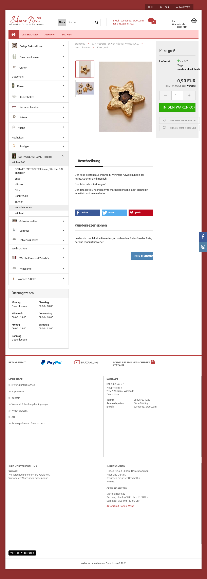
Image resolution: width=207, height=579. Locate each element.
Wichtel (19, 213)
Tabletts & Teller (28, 240)
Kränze (23, 117)
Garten (23, 67)
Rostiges (24, 146)
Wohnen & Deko (26, 279)
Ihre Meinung (143, 255)
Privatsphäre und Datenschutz (28, 423)
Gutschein (17, 76)
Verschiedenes (23, 207)
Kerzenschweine (28, 107)
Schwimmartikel (28, 220)
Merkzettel (184, 7)
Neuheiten (17, 137)
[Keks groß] (125, 97)
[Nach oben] (196, 573)
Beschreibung (89, 161)
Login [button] (166, 7)
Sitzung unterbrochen (23, 385)
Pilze (17, 190)
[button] (151, 7)
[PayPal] (51, 363)
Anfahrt (50, 34)
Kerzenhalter (26, 97)
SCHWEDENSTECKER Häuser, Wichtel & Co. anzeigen (40, 171)
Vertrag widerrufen (22, 552)
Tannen (19, 201)
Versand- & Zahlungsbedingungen (30, 404)
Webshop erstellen (91, 563)
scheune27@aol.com (132, 20)
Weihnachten (19, 248)
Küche (21, 127)
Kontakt (16, 398)
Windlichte (25, 268)
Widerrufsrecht (19, 410)
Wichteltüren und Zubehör (34, 258)
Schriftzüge (21, 195)
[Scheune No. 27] (30, 22)
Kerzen (21, 86)
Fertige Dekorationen (31, 46)
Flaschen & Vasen (29, 57)
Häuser (19, 184)
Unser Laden (30, 34)
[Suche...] (96, 22)
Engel (18, 178)
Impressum (18, 391)
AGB (14, 417)
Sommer (24, 230)
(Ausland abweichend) (188, 69)
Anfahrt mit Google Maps (120, 506)
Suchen (67, 34)
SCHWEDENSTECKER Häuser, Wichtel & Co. (32, 159)
